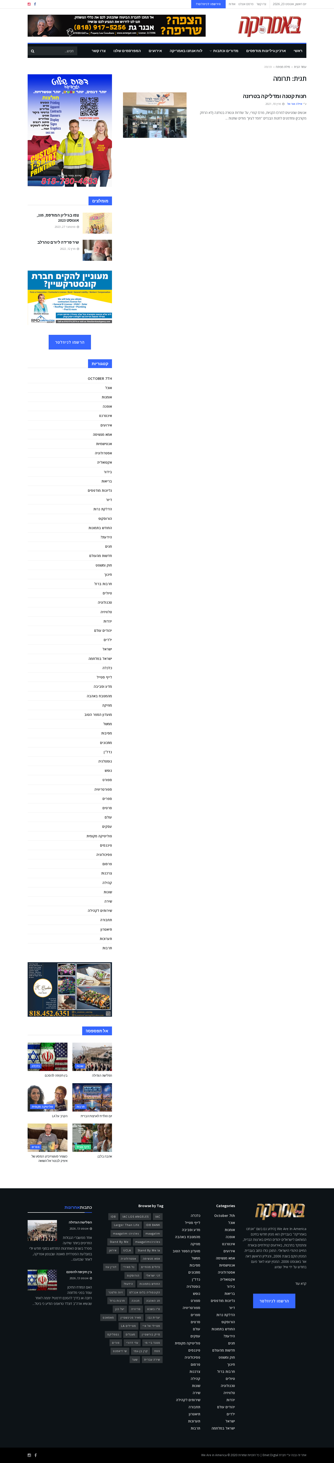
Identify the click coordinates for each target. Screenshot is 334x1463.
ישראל (107, 649)
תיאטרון (106, 929)
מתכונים (106, 742)
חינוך (108, 574)
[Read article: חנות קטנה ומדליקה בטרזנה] (155, 115)
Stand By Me (119, 1242)
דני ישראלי (153, 1275)
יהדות (107, 621)
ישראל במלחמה (100, 658)
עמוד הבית (300, 67)
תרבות (107, 948)
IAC (157, 1216)
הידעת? (106, 537)
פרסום (107, 864)
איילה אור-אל (294, 104)
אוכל (108, 387)
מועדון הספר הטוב (98, 714)
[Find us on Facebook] (35, 4)
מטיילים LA (128, 1326)
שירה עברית (152, 1359)
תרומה (268, 67)
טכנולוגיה (105, 602)
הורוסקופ (105, 518)
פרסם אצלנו (246, 4)
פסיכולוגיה (104, 854)
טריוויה (136, 1309)
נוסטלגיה (105, 761)
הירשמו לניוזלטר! (208, 4)
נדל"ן (108, 752)
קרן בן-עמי (141, 1351)
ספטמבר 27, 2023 (65, 227)
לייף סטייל (104, 677)
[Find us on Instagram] (29, 4)
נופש (108, 770)
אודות (232, 4)
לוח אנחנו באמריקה (186, 50)
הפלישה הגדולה (102, 1075)
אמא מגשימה (102, 434)
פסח (157, 1351)
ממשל (107, 723)
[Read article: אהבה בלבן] (92, 1138)
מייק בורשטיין (151, 1334)
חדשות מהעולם (100, 555)
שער (135, 1359)
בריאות (106, 481)
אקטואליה (104, 462)
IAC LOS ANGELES (135, 1216)
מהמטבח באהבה (99, 696)
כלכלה (107, 668)
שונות (108, 892)
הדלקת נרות (102, 509)
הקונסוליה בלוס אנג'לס (144, 1292)
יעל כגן (119, 1309)
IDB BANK (153, 1225)
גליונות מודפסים (100, 490)
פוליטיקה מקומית (99, 836)
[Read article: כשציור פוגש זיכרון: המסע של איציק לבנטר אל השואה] (47, 1138)
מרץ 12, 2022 (68, 249)
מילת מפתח (283, 67)
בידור (108, 471)
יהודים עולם (103, 630)
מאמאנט (108, 1317)
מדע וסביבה (103, 686)
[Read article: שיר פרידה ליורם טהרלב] (97, 250)
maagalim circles (126, 1233)
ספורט (107, 779)
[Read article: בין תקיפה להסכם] (47, 1057)
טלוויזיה (106, 612)
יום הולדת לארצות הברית (96, 1116)
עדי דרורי (132, 1342)
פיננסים (106, 845)
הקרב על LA (59, 1116)
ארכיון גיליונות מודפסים (266, 50)
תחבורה (106, 919)
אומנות (107, 397)
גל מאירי (128, 1267)
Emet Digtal (270, 1455)
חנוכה (136, 1300)
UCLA (127, 1250)
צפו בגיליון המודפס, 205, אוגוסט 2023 (58, 218)
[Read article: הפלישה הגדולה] (92, 1057)
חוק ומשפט (104, 565)
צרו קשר (261, 4)
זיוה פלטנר (115, 1292)
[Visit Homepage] (262, 25)
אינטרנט (105, 415)
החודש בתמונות (100, 527)
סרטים (107, 808)
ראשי (298, 50)
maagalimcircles (147, 1242)
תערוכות (106, 938)
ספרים (107, 798)
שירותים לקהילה (100, 910)
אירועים (155, 50)
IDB (113, 1216)
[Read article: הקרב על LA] (47, 1097)
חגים (108, 546)
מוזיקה (107, 705)
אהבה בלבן (105, 1156)
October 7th (100, 378)
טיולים (107, 593)
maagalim (152, 1233)
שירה (108, 901)
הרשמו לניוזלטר (70, 342)
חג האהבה (153, 1300)
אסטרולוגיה (103, 453)
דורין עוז (111, 1267)
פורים (116, 1342)
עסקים (107, 826)
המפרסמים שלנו (127, 50)
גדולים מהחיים (150, 1267)
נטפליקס (113, 1334)
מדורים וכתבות (225, 50)
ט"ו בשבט (153, 1309)
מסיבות (106, 733)
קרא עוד (300, 1283)
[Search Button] (32, 50)
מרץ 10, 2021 (274, 104)
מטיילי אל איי (151, 1326)
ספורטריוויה (103, 789)
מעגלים (130, 1334)
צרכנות (106, 873)
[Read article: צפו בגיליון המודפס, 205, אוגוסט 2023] (97, 223)
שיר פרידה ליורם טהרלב (58, 242)
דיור (109, 499)
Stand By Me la (149, 1250)
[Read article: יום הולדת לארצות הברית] (92, 1097)
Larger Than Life (126, 1225)
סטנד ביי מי (152, 1342)
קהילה (107, 882)
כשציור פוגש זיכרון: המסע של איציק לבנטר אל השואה (49, 1158)
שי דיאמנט (120, 1351)
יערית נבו (154, 1317)
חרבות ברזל (103, 583)
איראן (113, 1250)
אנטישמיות (104, 443)
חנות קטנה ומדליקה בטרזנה (274, 96)
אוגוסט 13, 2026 (79, 1228)
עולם (108, 817)
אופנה (107, 406)
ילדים (108, 639)
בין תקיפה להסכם (56, 1075)
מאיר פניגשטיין (131, 1317)
